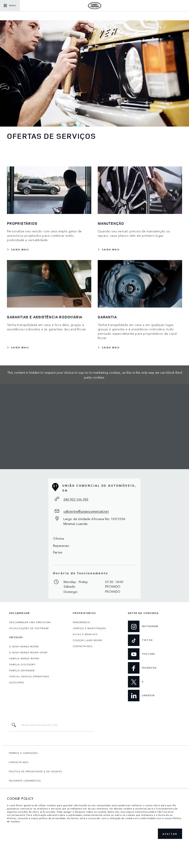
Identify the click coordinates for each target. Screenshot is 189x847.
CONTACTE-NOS (83, 646)
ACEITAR (169, 833)
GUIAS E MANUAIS (85, 634)
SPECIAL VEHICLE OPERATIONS (29, 676)
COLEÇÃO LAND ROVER (87, 640)
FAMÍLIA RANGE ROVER (24, 658)
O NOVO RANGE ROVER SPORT (28, 652)
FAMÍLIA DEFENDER (22, 670)
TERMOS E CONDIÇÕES (23, 753)
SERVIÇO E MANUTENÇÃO (89, 628)
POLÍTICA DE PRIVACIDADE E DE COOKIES (35, 771)
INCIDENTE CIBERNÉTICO (25, 780)
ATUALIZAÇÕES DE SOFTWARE (29, 628)
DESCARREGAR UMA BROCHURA (30, 622)
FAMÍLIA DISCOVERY (22, 664)
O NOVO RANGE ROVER (23, 646)
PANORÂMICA (81, 622)
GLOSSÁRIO (16, 682)
